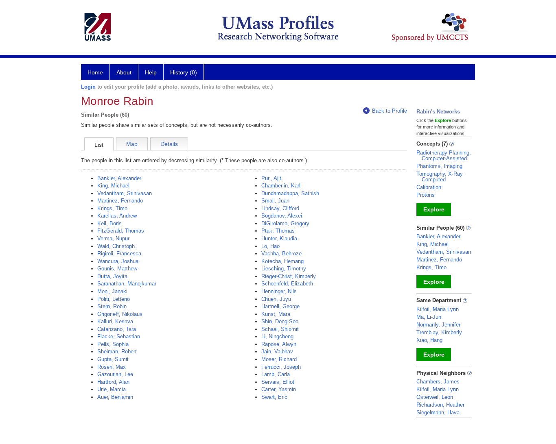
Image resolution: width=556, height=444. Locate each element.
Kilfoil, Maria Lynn (437, 309)
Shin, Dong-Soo (279, 321)
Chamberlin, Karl (280, 186)
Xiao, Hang (429, 340)
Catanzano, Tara (116, 329)
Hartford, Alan (113, 382)
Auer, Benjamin (115, 397)
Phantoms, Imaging (439, 166)
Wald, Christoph (116, 246)
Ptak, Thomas (278, 231)
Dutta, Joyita (112, 276)
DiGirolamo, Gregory (285, 223)
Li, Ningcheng (277, 336)
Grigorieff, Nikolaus (119, 314)
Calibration (428, 187)
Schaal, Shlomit (280, 329)
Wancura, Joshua (117, 261)
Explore (433, 209)
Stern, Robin (112, 306)
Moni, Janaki (112, 291)
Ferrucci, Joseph (281, 367)
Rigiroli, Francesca (119, 253)
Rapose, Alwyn (278, 344)
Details (169, 144)
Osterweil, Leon (434, 397)
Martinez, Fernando (120, 201)
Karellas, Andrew (117, 216)
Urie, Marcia (111, 389)
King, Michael (113, 186)
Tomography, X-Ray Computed (439, 177)
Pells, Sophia (113, 344)
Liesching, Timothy (283, 269)
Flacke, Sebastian (118, 336)
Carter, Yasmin (278, 389)
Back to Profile (389, 111)
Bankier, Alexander (119, 178)
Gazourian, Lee (115, 374)
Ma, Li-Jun (428, 317)
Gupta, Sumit (113, 359)
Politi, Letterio (113, 299)
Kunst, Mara (275, 314)
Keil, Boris (109, 223)
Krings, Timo (112, 208)
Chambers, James (438, 382)
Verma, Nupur (113, 238)
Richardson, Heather (440, 405)
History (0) (183, 72)
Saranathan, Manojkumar (126, 284)
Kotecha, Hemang (282, 261)
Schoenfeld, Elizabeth (287, 284)
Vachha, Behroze (281, 253)
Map (132, 144)
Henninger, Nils (279, 291)
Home (95, 72)
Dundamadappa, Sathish (290, 193)
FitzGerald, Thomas (120, 231)
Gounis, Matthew (117, 269)
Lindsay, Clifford (280, 208)
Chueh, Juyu (276, 299)
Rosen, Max (111, 367)
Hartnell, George (280, 306)
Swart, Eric (274, 397)
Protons (425, 195)
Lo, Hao (270, 246)
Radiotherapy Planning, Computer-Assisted (443, 155)
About (123, 72)
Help (151, 72)
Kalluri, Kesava (115, 321)
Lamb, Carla (275, 374)
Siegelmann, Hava (438, 412)
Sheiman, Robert (117, 351)
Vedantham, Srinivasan (124, 193)
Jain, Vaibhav (277, 351)
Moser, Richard (279, 359)
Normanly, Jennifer (438, 325)
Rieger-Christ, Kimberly (288, 276)
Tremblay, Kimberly (439, 332)
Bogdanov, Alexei (281, 216)
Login (88, 87)
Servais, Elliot (277, 382)
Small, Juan (275, 201)
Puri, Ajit (271, 178)
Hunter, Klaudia (279, 238)
